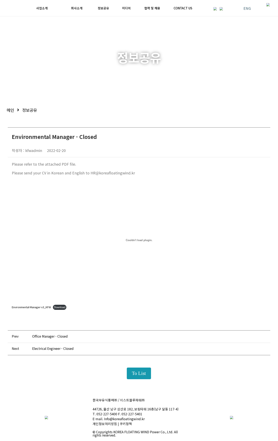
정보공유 (103, 8)
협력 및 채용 (152, 8)
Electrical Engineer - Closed (53, 348)
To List (139, 373)
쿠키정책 (126, 423)
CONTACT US (183, 8)
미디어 (126, 8)
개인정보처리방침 (105, 423)
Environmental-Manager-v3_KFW (31, 307)
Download (59, 307)
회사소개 (76, 8)
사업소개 (42, 8)
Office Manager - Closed (50, 336)
